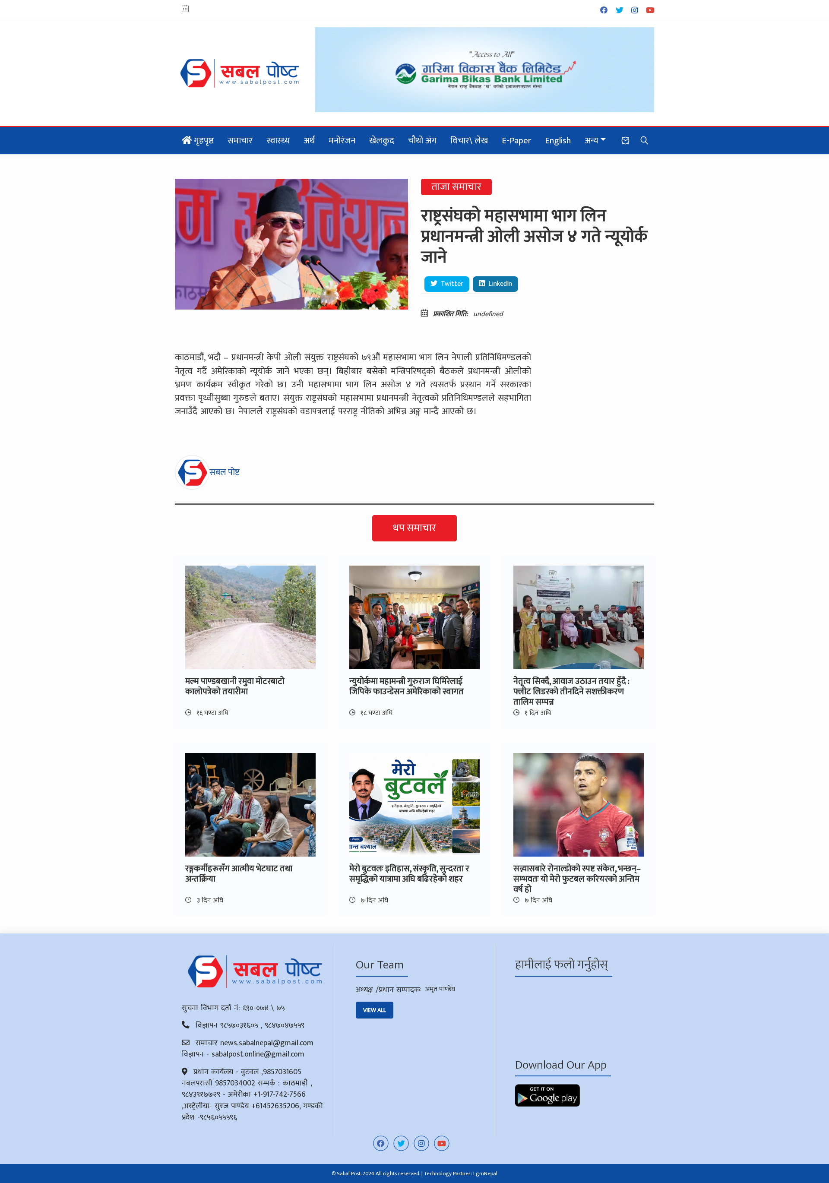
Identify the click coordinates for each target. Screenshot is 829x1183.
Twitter (451, 284)
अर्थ (309, 140)
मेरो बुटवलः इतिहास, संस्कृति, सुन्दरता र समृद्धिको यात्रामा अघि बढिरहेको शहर (409, 873)
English (558, 140)
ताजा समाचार (456, 187)
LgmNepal (485, 1173)
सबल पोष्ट (224, 472)
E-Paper (516, 140)
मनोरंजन (342, 140)
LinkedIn (499, 284)
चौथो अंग (422, 140)
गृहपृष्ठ (203, 140)
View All (374, 1010)
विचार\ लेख (469, 140)
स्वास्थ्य (278, 140)
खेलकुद (381, 140)
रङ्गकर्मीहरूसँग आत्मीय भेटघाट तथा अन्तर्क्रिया (238, 873)
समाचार (240, 140)
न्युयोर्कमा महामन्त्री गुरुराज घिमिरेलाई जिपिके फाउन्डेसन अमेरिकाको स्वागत (406, 686)
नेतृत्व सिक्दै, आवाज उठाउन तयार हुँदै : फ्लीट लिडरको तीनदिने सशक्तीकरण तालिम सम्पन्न (571, 691)
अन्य (591, 140)
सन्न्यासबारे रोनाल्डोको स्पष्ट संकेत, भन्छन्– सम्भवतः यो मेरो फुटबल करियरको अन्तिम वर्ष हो (577, 879)
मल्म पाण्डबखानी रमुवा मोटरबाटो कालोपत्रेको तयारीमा (235, 686)
